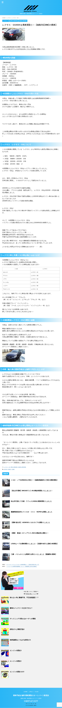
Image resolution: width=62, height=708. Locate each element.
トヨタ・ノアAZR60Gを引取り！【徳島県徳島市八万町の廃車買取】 (34, 480)
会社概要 (25, 691)
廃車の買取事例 (14, 467)
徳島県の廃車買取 (22, 467)
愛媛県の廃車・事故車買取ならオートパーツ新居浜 (31, 698)
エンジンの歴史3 (15, 650)
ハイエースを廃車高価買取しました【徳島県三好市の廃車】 (21, 566)
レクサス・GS (7, 467)
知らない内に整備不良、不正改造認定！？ (24, 597)
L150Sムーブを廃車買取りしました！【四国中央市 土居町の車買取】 (34, 544)
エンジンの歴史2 (15, 661)
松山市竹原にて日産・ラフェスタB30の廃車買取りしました (31, 501)
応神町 (13, 469)
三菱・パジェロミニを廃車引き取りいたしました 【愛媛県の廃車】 (34, 554)
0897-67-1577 (31, 701)
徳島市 (9, 469)
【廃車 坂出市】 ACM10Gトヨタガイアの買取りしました (30, 522)
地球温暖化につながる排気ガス (20, 640)
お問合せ (31, 691)
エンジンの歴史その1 (17, 672)
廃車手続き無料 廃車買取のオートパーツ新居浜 (31, 695)
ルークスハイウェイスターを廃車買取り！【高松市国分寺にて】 (22, 564)
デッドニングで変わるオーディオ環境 (23, 619)
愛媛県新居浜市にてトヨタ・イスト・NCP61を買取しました (31, 512)
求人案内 (36, 691)
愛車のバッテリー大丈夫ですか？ (21, 608)
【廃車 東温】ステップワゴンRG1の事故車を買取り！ (30, 533)
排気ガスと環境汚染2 (17, 629)
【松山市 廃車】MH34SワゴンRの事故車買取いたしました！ (32, 491)
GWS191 (5, 469)
